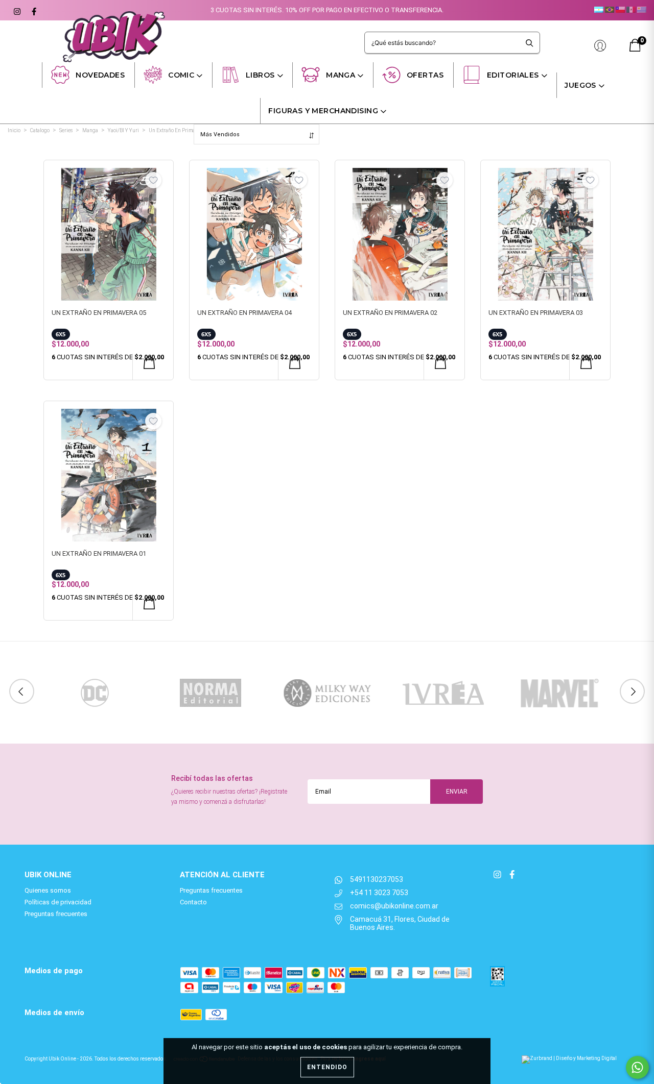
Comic (181, 75)
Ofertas (425, 75)
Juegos (580, 85)
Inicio (14, 130)
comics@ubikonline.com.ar (394, 906)
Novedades (100, 75)
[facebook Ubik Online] (33, 10)
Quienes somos (48, 890)
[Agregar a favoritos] (153, 180)
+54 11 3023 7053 (379, 893)
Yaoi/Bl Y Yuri (123, 130)
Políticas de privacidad (58, 902)
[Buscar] (530, 43)
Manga (340, 75)
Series (66, 130)
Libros (260, 75)
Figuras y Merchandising (323, 110)
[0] (635, 49)
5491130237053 (376, 879)
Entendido (327, 1067)
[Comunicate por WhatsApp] (637, 1067)
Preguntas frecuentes (56, 914)
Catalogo (40, 130)
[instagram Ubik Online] (17, 10)
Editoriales (513, 75)
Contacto (193, 902)
